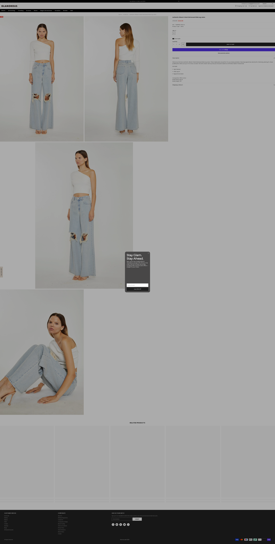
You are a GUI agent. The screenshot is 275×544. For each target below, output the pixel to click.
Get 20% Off (137, 289)
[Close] (148, 253)
